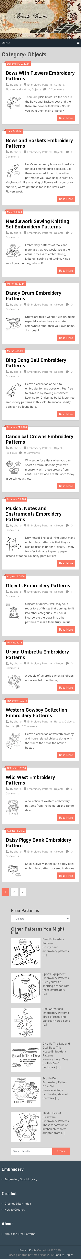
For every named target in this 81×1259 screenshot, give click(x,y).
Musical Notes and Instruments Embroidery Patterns (34, 513)
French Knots (27, 1250)
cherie (18, 84)
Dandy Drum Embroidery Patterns (33, 295)
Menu (6, 42)
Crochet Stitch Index (18, 1203)
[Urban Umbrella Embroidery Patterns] (13, 681)
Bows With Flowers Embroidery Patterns (40, 75)
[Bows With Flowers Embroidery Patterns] (13, 103)
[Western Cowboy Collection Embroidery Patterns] (13, 741)
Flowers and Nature (18, 89)
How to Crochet (15, 1209)
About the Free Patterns (20, 1233)
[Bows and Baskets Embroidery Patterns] (13, 170)
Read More (66, 118)
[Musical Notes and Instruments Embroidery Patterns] (13, 543)
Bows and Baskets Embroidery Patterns (39, 143)
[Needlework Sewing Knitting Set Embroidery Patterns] (13, 251)
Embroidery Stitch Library (21, 1179)
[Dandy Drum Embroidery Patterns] (13, 322)
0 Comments (56, 89)
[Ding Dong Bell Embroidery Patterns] (13, 390)
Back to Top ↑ (63, 1254)
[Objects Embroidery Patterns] (13, 612)
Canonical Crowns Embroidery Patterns (39, 439)
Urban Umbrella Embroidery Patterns (37, 654)
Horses (58, 721)
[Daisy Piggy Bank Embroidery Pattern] (13, 869)
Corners (59, 84)
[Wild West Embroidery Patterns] (13, 807)
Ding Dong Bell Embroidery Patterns (36, 362)
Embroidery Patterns (39, 84)
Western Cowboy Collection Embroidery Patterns (36, 712)
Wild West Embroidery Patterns (30, 780)
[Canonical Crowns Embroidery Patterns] (13, 466)
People (10, 726)
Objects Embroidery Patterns (38, 585)
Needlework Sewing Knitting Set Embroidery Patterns (37, 223)
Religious (11, 452)
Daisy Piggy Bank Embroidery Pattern (38, 842)
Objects (36, 89)
